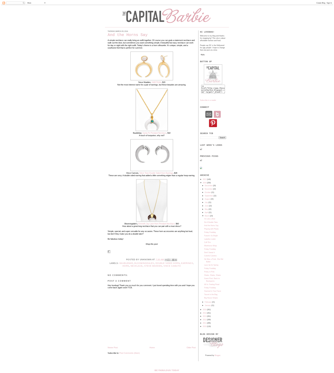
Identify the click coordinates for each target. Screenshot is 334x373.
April (207, 212)
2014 (205, 313)
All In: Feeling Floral (211, 284)
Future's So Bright (211, 236)
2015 (205, 310)
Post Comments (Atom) (129, 353)
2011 (205, 323)
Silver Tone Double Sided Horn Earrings (156, 173)
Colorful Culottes (210, 256)
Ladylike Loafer (210, 239)
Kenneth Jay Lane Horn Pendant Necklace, (156, 224)
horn (126, 266)
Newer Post (113, 347)
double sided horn (168, 263)
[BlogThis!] (168, 260)
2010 (205, 326)
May (206, 209)
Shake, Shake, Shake (212, 275)
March (207, 216)
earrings (187, 263)
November (209, 189)
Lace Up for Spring (211, 265)
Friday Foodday (210, 232)
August (208, 199)
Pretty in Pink (209, 272)
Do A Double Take (211, 222)
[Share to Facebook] (173, 260)
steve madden (153, 266)
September (209, 196)
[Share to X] (171, 260)
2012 (205, 320)
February (208, 302)
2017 (205, 179)
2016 (205, 183)
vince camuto (172, 266)
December (209, 186)
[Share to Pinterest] (176, 260)
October (208, 192)
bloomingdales (144, 263)
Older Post (191, 347)
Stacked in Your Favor (212, 291)
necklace (137, 266)
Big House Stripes (211, 298)
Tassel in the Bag (210, 294)
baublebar (126, 263)
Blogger (217, 355)
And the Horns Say (211, 225)
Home (152, 347)
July (206, 202)
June (207, 206)
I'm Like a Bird (209, 219)
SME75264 (156, 82)
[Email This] (166, 260)
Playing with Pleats (211, 229)
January (208, 305)
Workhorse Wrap (210, 246)
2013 (205, 316)
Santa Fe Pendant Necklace (154, 133)
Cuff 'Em (207, 242)
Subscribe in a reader (208, 100)
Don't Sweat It (209, 252)
